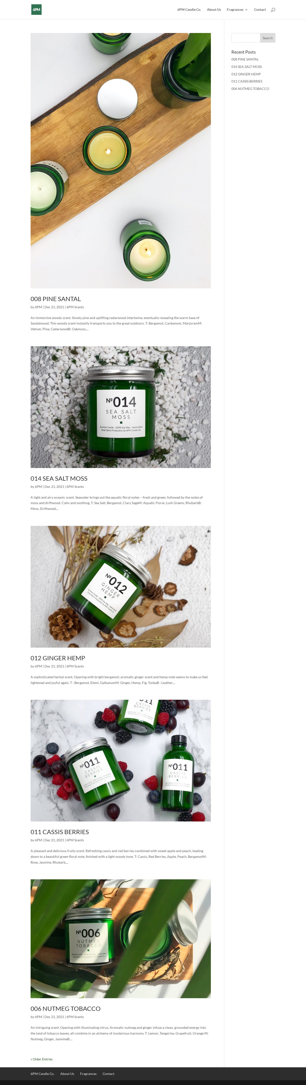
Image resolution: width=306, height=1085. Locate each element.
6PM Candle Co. (189, 9)
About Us (214, 9)
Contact (260, 9)
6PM (38, 307)
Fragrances (235, 9)
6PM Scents (75, 307)
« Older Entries (42, 1059)
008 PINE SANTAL (56, 299)
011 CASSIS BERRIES (60, 832)
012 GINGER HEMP (58, 658)
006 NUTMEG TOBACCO (66, 1008)
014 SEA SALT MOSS (59, 478)
